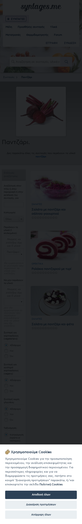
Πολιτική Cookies (51, 484)
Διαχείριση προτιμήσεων (41, 504)
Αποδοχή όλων (41, 494)
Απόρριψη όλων (41, 514)
